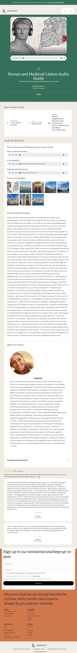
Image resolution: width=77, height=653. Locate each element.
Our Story (30, 611)
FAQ (39, 477)
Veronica (38, 378)
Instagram (30, 630)
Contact (6, 635)
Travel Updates (8, 630)
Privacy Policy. (36, 576)
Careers (29, 618)
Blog (5, 626)
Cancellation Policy (39, 649)
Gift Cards (7, 616)
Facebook (30, 626)
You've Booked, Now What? (12, 637)
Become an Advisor (9, 633)
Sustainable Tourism (33, 616)
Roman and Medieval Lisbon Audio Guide (38, 76)
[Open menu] (70, 11)
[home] (11, 13)
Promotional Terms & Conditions (57, 649)
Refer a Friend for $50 (10, 611)
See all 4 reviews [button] (39, 88)
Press (29, 620)
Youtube (29, 635)
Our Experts (30, 613)
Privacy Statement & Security (21, 649)
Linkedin (29, 633)
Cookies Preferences (40, 652)
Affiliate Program (9, 613)
